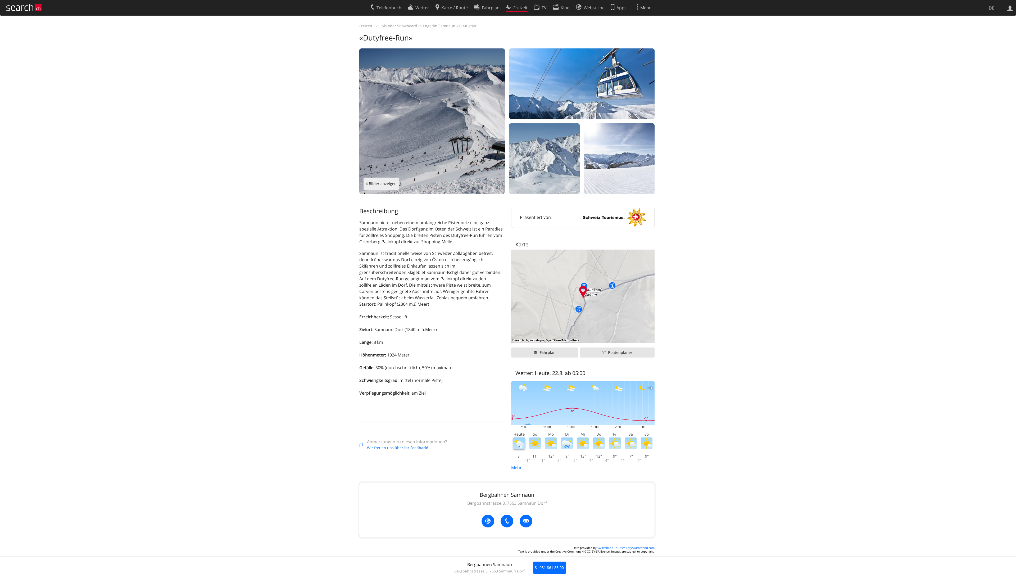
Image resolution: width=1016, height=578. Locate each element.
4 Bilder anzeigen (381, 183)
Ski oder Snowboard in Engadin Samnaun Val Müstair (429, 25)
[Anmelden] (1010, 7)
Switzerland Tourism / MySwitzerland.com (626, 548)
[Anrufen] (507, 521)
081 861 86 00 (551, 567)
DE (991, 8)
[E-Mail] (526, 521)
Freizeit (365, 25)
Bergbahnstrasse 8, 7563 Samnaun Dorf (507, 503)
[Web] (488, 521)
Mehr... (518, 468)
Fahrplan (548, 352)
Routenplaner (620, 352)
